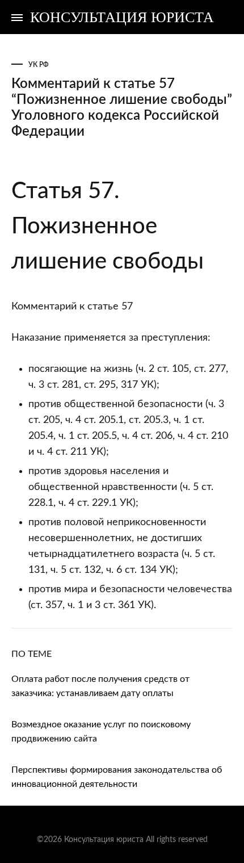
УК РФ (38, 64)
